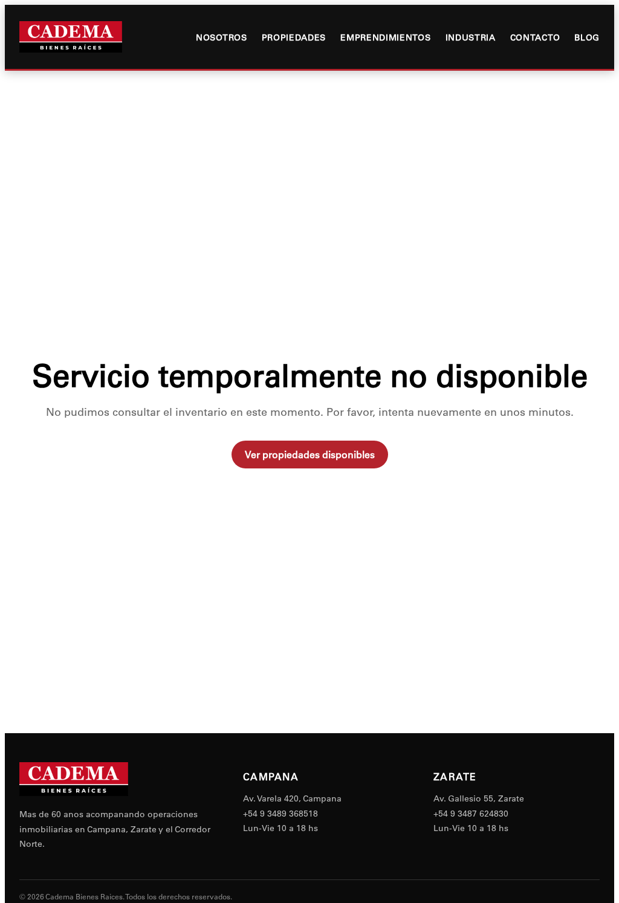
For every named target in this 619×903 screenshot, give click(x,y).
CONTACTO (535, 37)
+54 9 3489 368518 (280, 813)
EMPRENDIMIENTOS (385, 37)
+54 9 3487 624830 (470, 813)
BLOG (587, 37)
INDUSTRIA (471, 37)
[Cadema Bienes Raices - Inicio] (70, 37)
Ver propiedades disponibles (310, 454)
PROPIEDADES (294, 37)
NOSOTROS (221, 37)
